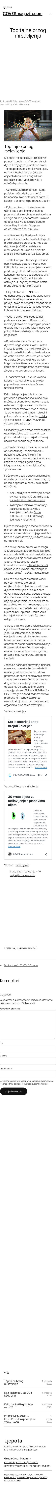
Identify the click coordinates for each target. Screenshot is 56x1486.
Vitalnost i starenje (21, 104)
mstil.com (29, 1465)
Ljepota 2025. (6, 104)
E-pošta (3, 1055)
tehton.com (43, 1465)
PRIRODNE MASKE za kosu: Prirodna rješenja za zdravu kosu (19, 1419)
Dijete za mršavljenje (26, 786)
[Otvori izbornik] (51, 13)
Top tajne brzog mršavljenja (13, 1382)
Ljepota (7, 7)
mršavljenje (22, 865)
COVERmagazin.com (22, 13)
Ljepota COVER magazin (28, 101)
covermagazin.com (15, 1462)
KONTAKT (34, 1477)
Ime (1, 1043)
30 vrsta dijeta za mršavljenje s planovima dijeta (29, 498)
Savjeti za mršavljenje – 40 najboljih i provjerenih (25, 873)
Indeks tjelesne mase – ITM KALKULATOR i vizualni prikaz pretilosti (25, 419)
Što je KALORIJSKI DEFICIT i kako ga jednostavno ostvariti (26, 516)
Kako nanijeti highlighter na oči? (18, 1406)
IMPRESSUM (23, 1477)
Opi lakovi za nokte (27, 948)
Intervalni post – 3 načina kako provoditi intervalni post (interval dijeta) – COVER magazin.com (26, 568)
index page (9, 1474)
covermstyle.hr (13, 1465)
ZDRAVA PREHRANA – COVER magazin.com (26, 692)
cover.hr (33, 1462)
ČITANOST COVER (12, 1480)
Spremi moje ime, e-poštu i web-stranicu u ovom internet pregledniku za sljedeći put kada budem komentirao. (28, 1082)
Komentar (10, 1008)
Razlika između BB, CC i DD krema (21, 965)
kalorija (8, 200)
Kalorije (20, 711)
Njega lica (10, 948)
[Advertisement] (28, 69)
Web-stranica (6, 1068)
